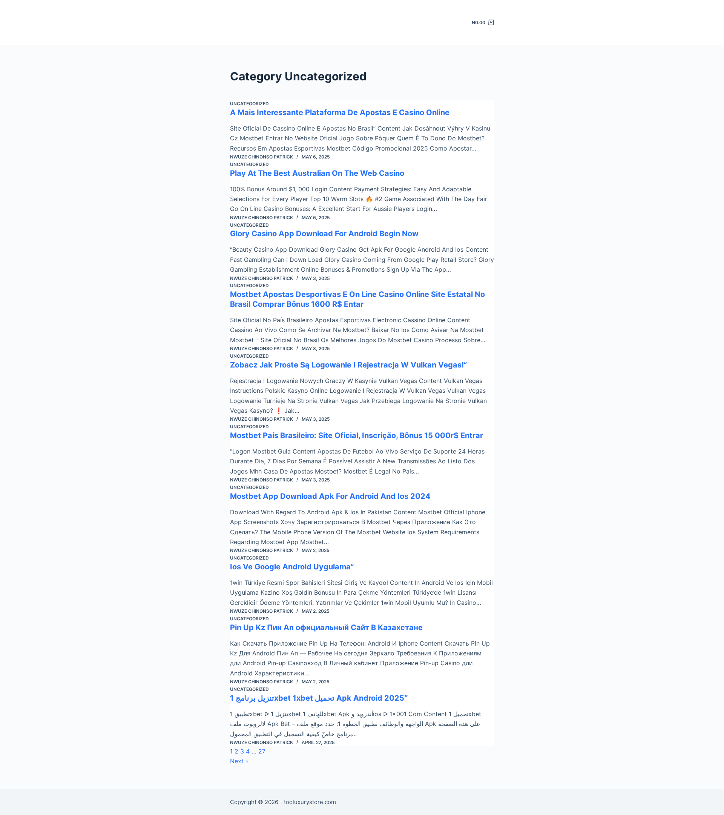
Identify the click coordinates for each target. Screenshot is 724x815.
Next (237, 761)
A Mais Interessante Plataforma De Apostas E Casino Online (339, 112)
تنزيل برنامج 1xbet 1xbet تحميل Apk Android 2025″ (319, 698)
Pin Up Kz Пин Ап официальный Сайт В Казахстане (326, 627)
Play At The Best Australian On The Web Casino (317, 173)
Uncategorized (249, 103)
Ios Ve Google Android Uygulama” (292, 566)
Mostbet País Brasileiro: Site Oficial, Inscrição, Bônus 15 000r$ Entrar (356, 435)
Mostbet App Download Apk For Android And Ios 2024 (330, 496)
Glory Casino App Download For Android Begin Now (324, 233)
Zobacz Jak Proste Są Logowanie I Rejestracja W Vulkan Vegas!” (348, 364)
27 (261, 751)
